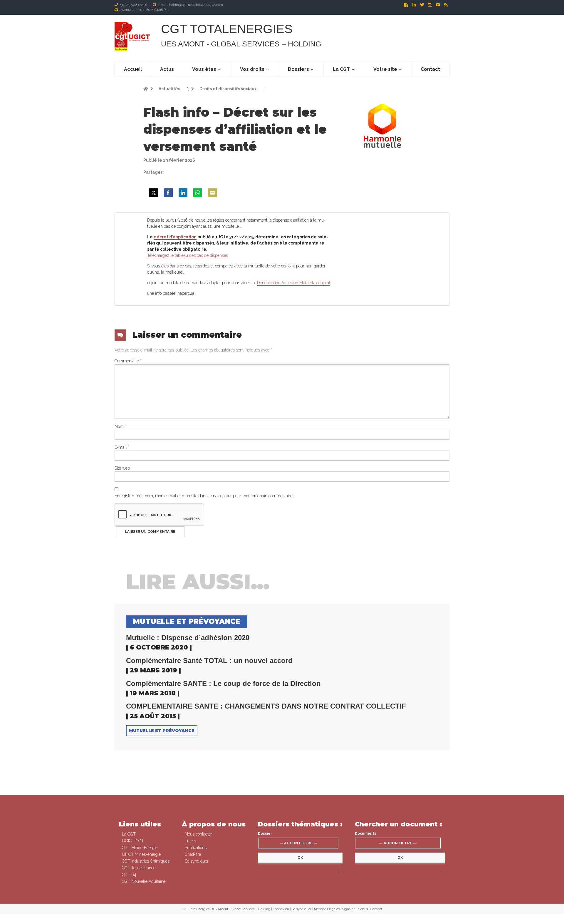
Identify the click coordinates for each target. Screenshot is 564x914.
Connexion (281, 909)
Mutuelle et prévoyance (161, 730)
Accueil (133, 69)
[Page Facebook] (406, 5)
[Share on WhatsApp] (197, 192)
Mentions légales (327, 909)
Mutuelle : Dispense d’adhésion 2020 (187, 638)
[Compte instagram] (430, 5)
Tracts (190, 840)
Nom (120, 426)
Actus (167, 69)
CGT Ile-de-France (138, 868)
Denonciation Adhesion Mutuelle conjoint (293, 282)
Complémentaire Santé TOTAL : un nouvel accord (209, 660)
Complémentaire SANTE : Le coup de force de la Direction (223, 683)
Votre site (385, 69)
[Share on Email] (212, 192)
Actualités (169, 88)
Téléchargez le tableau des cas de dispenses (187, 255)
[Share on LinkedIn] (183, 192)
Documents (365, 833)
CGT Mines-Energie (139, 847)
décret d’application (175, 237)
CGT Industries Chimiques (145, 861)
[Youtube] (438, 5)
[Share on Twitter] (153, 192)
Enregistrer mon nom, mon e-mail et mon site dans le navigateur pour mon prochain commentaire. (204, 495)
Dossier (265, 833)
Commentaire (128, 361)
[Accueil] (133, 36)
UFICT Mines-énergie (141, 854)
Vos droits (252, 69)
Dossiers (298, 69)
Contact (430, 69)
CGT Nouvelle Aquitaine (143, 881)
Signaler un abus (355, 909)
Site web (122, 468)
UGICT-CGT (133, 840)
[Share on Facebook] (168, 192)
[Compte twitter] (422, 5)
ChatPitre (193, 854)
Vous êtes (204, 69)
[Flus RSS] (446, 5)
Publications (196, 847)
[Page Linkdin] (414, 5)
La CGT (341, 69)
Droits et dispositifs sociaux (227, 88)
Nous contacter (198, 834)
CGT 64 (129, 874)
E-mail (122, 447)
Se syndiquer (197, 861)
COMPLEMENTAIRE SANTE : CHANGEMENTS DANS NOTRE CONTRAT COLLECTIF (266, 706)
